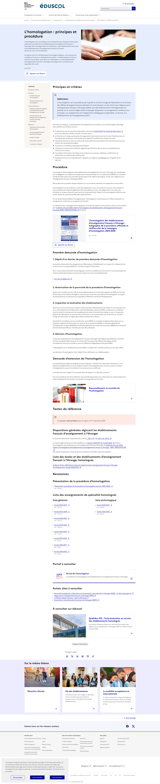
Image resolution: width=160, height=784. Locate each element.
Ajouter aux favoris (37, 73)
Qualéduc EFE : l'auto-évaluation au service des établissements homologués (110, 619)
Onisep (44, 738)
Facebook (127, 726)
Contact (96, 775)
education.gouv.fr (29, 741)
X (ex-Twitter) (133, 726)
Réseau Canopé (46, 744)
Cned (43, 741)
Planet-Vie (82, 738)
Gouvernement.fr (104, 744)
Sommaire (31, 86)
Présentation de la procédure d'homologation (37, 128)
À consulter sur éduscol (36, 144)
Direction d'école (36, 691)
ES (120, 775)
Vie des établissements (76, 691)
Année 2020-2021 (60, 545)
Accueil (26, 20)
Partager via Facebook (67, 656)
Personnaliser (17, 777)
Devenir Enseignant (29, 744)
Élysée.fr (102, 738)
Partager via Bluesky (77, 656)
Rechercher (134, 8)
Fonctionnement (57, 20)
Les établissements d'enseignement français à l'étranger (80, 20)
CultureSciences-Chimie (68, 738)
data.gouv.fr (85, 766)
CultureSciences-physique (69, 750)
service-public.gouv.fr (116, 766)
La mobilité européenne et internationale (116, 692)
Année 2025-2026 (61, 512)
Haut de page (131, 718)
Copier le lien (93, 656)
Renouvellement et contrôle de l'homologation (104, 389)
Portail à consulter (34, 137)
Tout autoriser (57, 777)
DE (111, 775)
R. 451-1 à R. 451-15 (102, 438)
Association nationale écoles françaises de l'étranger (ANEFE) (75, 600)
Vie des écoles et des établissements (87, 15)
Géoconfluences (84, 751)
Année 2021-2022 (60, 538)
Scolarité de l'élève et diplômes (59, 15)
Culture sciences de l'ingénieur (70, 744)
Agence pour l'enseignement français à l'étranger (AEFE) (74, 595)
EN (115, 775)
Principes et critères (33, 90)
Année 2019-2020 (60, 551)
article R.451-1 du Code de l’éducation (107, 131)
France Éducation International (32, 738)
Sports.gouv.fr (121, 744)
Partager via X (72, 656)
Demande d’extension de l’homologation (36, 102)
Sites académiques (47, 750)
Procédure (31, 93)
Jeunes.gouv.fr (121, 741)
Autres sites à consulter (36, 141)
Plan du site (104, 775)
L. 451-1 (89, 438)
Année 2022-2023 (60, 532)
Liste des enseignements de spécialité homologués (37, 133)
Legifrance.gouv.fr (105, 747)
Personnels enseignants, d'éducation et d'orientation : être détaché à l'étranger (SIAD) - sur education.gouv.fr (92, 593)
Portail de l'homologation (77, 573)
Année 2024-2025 (60, 518)
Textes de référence (33, 106)
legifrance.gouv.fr (99, 766)
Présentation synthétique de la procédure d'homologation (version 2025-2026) (82, 486)
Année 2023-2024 (60, 525)
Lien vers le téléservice (62, 279)
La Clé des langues (67, 741)
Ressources (31, 124)
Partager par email (88, 656)
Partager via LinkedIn (82, 656)
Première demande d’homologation (35, 96)
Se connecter (129, 4)
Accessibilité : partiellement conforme (80, 775)
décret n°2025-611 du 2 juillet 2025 (99, 443)
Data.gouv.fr (103, 741)
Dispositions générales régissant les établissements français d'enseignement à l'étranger (38, 110)
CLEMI (44, 747)
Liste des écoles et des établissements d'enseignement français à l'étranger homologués (38, 118)
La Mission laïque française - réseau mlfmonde (70, 598)
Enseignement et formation (33, 15)
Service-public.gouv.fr (123, 738)
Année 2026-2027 (61, 505)
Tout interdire (37, 777)
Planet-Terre (65, 747)
